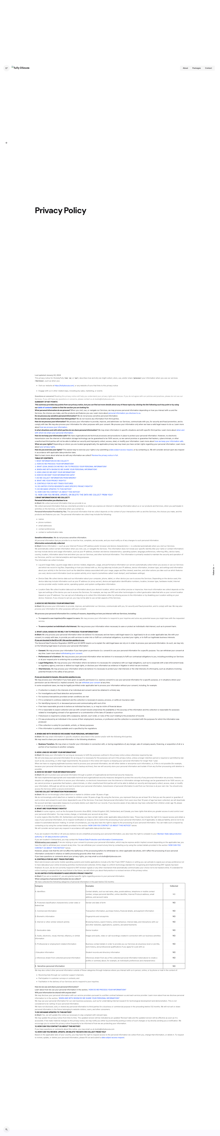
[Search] (6, 1129)
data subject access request (113, 1037)
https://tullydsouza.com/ (64, 385)
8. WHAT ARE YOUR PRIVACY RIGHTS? (50, 480)
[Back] (6, 143)
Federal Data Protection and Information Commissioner (100, 839)
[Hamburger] (6, 68)
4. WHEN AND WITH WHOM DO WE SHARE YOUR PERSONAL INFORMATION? (66, 469)
